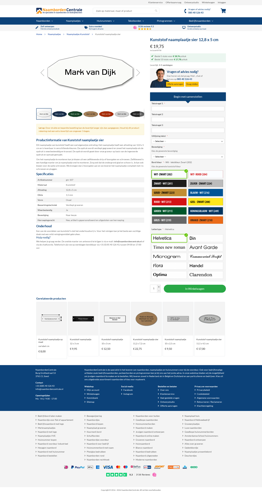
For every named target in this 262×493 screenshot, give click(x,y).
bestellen (124, 376)
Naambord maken (144, 428)
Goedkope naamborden (147, 420)
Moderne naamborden (146, 459)
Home (39, 34)
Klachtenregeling (205, 406)
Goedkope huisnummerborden (199, 431)
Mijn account (93, 390)
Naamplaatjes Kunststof (78, 34)
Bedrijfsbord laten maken (50, 416)
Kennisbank (92, 398)
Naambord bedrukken (146, 451)
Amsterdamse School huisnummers (201, 435)
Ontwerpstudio (191, 2)
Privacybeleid (203, 390)
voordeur (194, 369)
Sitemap (90, 402)
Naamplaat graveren (96, 428)
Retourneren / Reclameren (209, 402)
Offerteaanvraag (173, 2)
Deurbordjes (191, 455)
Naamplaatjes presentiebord (198, 451)
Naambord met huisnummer (51, 451)
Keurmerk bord (94, 431)
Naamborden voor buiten (148, 416)
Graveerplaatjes (192, 424)
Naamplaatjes (54, 34)
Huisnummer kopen (47, 439)
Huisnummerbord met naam (100, 447)
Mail (192, 76)
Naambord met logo (47, 431)
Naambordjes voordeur (98, 439)
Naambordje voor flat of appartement (55, 420)
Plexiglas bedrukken (96, 451)
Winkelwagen (208, 2)
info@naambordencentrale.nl (49, 389)
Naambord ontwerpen (195, 439)
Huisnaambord (143, 443)
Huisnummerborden (145, 424)
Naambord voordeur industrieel (53, 443)
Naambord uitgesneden (147, 455)
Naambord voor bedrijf (98, 443)
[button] (42, 72)
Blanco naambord (144, 447)
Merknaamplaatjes (46, 428)
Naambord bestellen (47, 455)
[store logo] (59, 11)
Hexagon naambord (47, 447)
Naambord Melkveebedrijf (197, 420)
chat (198, 76)
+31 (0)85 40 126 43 (44, 385)
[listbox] (188, 196)
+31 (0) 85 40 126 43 (109, 244)
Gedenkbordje (191, 447)
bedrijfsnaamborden (108, 373)
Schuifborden (93, 435)
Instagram (128, 394)
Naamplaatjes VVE (47, 435)
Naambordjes (93, 420)
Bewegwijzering (94, 416)
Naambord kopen (95, 424)
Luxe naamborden (193, 428)
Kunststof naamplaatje (80, 339)
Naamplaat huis (192, 416)
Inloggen (222, 2)
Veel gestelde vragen (169, 398)
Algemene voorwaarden (208, 398)
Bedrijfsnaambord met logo (51, 424)
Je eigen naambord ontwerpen (150, 431)
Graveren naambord (145, 439)
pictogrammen (143, 373)
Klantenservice (155, 2)
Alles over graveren (194, 443)
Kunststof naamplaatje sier (145, 339)
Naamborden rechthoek (98, 459)
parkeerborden (126, 373)
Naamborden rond (95, 455)
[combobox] (126, 11)
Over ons (164, 390)
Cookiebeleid (203, 394)
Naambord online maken (147, 435)
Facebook (128, 390)
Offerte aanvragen (168, 406)
